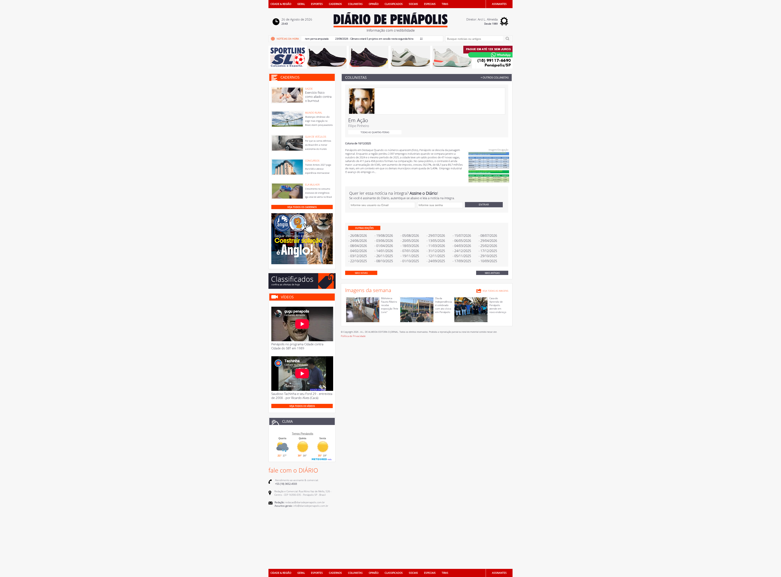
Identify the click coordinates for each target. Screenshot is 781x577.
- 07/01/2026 (409, 251)
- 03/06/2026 (383, 240)
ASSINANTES (499, 4)
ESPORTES (317, 4)
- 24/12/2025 (462, 251)
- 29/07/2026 (435, 235)
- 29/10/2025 (488, 256)
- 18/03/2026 (409, 245)
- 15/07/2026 (462, 235)
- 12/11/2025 (435, 256)
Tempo (296, 433)
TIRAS (445, 4)
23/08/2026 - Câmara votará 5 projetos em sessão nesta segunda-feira (358, 38)
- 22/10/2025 (357, 261)
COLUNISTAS (355, 4)
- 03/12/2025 (357, 256)
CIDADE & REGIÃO (281, 4)
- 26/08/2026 (357, 235)
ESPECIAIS (430, 4)
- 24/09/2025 (435, 261)
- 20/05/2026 (409, 240)
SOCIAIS (413, 4)
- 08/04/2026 (357, 245)
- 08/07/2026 (488, 235)
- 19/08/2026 (383, 235)
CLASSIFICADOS (394, 4)
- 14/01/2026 (383, 251)
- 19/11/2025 (409, 256)
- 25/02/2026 (488, 245)
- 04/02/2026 (357, 251)
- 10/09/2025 (488, 261)
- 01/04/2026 (383, 245)
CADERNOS (335, 4)
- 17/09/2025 (462, 261)
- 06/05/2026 (462, 240)
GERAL (301, 4)
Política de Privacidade (353, 336)
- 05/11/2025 (462, 256)
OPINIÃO (374, 4)
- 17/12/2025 (488, 251)
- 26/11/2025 (383, 256)
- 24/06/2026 (357, 240)
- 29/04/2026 (488, 240)
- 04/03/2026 (462, 245)
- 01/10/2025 (409, 261)
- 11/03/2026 (435, 245)
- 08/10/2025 (383, 261)
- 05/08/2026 (409, 235)
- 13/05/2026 (435, 240)
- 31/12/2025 (435, 251)
